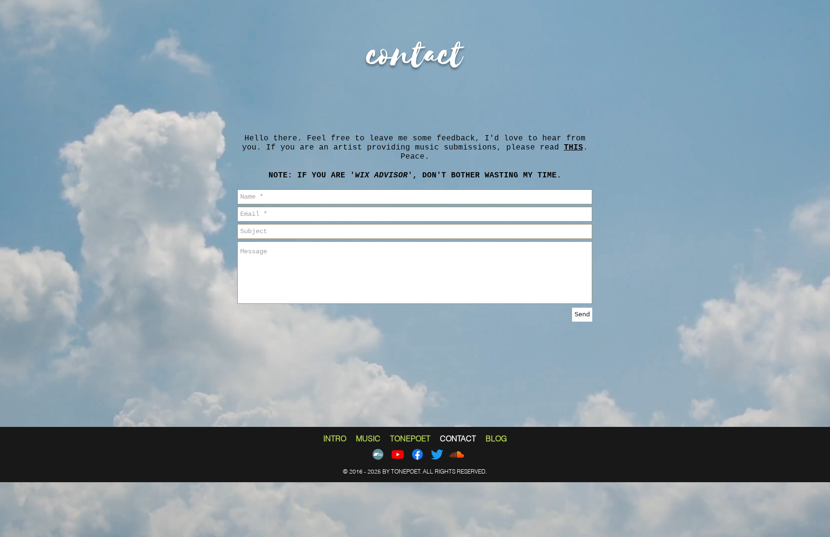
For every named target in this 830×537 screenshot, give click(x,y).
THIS (573, 147)
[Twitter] (437, 454)
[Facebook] (417, 454)
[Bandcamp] (378, 454)
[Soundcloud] (457, 454)
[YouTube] (398, 454)
